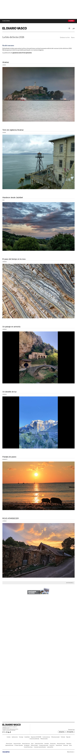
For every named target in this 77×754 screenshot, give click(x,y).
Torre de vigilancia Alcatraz (13, 130)
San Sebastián (26, 745)
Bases (73, 37)
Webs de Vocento (70, 751)
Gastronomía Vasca (17, 743)
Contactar (8, 737)
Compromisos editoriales (34, 738)
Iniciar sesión (69, 28)
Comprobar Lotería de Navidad (40, 747)
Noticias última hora (26, 743)
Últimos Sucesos (9, 743)
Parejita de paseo (9, 457)
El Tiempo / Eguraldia (19, 745)
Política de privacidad (55, 737)
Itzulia (70, 745)
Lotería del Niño (50, 747)
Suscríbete (71, 20)
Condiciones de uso (46, 737)
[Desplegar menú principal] (74, 28)
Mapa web (68, 737)
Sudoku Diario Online (39, 743)
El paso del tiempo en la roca (13, 259)
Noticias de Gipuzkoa (61, 743)
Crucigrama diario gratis (43, 745)
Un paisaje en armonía (11, 327)
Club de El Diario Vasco (28, 747)
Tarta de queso (53, 743)
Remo (32, 743)
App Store (62, 731)
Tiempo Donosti (59, 745)
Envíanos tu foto (65, 37)
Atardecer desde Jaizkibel (12, 197)
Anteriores (69, 582)
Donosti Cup (52, 745)
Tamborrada (65, 745)
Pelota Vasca (68, 743)
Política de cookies (44, 738)
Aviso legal (21, 737)
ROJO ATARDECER (10, 518)
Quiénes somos (15, 737)
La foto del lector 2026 (13, 37)
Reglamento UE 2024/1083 (36, 737)
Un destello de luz (9, 392)
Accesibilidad (27, 737)
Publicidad (63, 737)
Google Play (71, 731)
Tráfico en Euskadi (34, 745)
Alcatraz (5, 62)
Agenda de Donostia (9, 745)
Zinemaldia (46, 743)
